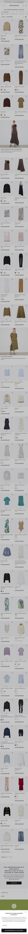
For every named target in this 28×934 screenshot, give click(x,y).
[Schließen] (26, 912)
